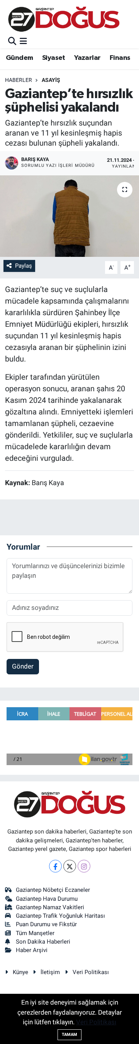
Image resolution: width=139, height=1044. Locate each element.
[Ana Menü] (23, 41)
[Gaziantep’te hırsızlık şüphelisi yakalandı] (69, 216)
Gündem (19, 57)
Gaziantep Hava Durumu (47, 898)
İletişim (50, 972)
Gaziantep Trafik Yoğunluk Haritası (60, 915)
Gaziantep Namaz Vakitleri (50, 907)
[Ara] (12, 41)
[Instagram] (84, 866)
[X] (69, 866)
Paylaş (23, 265)
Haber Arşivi (31, 950)
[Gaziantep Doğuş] (64, 19)
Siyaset (53, 57)
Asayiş (51, 80)
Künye (20, 972)
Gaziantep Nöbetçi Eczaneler (53, 889)
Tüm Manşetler (35, 933)
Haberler (18, 80)
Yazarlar (87, 57)
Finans (120, 57)
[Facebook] (55, 866)
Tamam (69, 1034)
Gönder (23, 666)
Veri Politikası (91, 972)
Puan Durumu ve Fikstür (46, 924)
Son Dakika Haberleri (43, 941)
